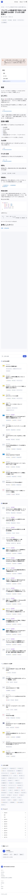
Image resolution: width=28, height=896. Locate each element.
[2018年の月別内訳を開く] (2, 835)
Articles (16, 2)
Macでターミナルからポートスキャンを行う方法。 (15, 706)
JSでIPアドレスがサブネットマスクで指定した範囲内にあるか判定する (16, 387)
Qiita (21, 854)
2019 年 (15, 832)
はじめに (5, 76)
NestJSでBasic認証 (10, 715)
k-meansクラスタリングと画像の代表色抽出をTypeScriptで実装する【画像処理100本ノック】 (15, 560)
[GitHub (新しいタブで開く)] (26, 1)
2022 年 (15, 826)
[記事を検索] (24, 1)
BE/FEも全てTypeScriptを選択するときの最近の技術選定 (15, 530)
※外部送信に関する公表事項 (8, 857)
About (21, 2)
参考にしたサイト (6, 81)
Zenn (15, 854)
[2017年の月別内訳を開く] (2, 837)
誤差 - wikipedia (5, 228)
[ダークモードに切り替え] (25, 1)
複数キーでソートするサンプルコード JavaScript (14, 404)
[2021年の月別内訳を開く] (2, 828)
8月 (15, 815)
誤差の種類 (5, 78)
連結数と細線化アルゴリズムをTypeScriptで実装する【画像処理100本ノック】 (15, 417)
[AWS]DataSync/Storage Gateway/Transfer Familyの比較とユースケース (16, 743)
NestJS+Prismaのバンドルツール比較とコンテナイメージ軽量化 (15, 491)
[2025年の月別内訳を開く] (2, 819)
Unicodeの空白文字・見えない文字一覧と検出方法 (15, 669)
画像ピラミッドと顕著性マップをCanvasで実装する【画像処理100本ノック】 (15, 601)
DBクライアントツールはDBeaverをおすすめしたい (16, 697)
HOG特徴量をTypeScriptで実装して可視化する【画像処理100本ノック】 (16, 621)
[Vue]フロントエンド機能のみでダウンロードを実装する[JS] (15, 753)
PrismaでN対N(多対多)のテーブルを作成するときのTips (16, 446)
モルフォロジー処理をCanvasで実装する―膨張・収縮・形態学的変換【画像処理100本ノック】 (16, 651)
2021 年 (15, 828)
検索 (25, 356)
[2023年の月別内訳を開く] (2, 824)
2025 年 (15, 819)
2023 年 (15, 824)
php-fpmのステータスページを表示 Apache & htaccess (15, 724)
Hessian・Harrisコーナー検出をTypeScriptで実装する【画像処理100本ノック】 (15, 580)
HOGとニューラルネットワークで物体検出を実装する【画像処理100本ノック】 (15, 550)
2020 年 (15, 830)
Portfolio (3, 875)
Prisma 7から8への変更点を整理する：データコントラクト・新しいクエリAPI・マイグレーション (16, 509)
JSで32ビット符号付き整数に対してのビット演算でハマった (15, 377)
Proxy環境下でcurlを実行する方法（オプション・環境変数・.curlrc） (16, 679)
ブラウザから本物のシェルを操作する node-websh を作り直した (15, 520)
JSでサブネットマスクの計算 (12, 396)
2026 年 (15, 812)
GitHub (5, 854)
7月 (15, 817)
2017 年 (15, 837)
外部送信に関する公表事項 (6, 877)
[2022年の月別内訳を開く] (2, 826)
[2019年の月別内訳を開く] (2, 833)
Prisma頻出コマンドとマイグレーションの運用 (15, 426)
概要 (4, 73)
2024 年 (15, 821)
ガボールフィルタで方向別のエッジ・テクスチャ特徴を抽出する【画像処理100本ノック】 (16, 590)
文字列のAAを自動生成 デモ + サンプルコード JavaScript (16, 734)
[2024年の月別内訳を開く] (2, 822)
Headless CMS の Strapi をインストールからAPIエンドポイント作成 (15, 463)
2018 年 (15, 835)
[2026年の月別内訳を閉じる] (2, 813)
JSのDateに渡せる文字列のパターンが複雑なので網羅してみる (15, 473)
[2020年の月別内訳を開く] (2, 831)
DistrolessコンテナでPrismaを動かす (14, 482)
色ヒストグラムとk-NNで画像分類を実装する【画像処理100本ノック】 (15, 570)
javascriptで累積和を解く (11, 366)
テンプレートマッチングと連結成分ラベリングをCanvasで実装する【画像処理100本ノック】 (15, 641)
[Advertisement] (14, 41)
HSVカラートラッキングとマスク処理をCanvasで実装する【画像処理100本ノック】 (15, 611)
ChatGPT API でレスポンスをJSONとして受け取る (16, 436)
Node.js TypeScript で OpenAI (13, 454)
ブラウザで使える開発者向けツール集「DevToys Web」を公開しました (14, 540)
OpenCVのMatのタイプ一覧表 (12, 688)
